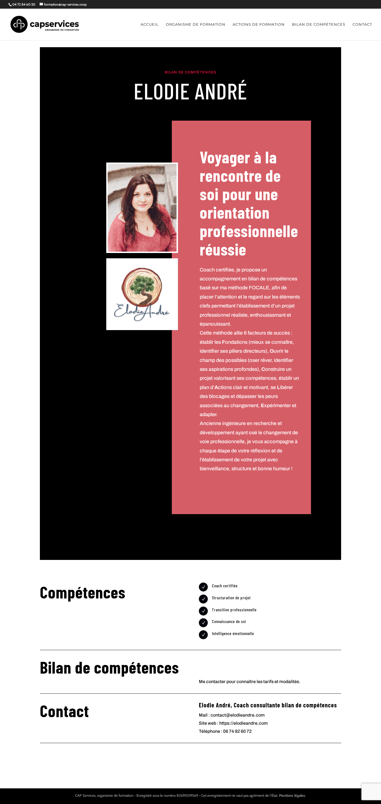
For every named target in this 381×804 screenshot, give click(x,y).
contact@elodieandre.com (238, 715)
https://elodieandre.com (243, 723)
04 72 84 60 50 (23, 4)
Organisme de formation (195, 24)
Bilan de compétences (318, 24)
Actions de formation (259, 24)
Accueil (150, 24)
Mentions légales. (292, 795)
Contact (362, 24)
